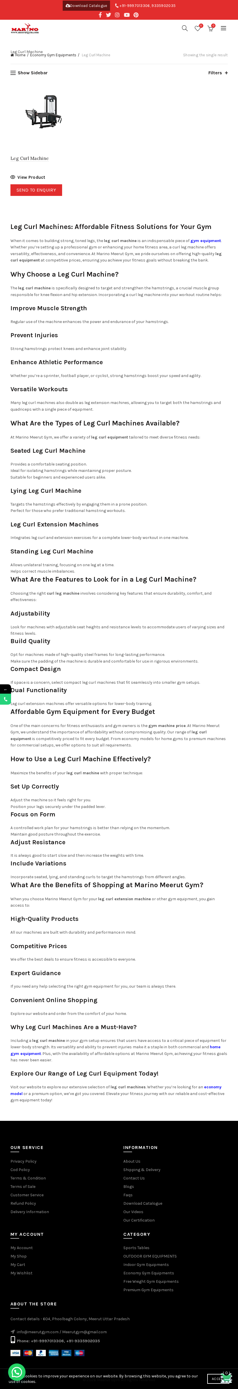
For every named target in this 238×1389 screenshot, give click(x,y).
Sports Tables (136, 1247)
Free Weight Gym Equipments (151, 1281)
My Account (21, 1247)
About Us (131, 1161)
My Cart (17, 1264)
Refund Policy (23, 1203)
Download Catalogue (88, 5)
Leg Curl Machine (29, 158)
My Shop (18, 1256)
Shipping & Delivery (142, 1169)
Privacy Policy (23, 1161)
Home (20, 55)
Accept (218, 1379)
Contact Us (134, 1178)
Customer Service (27, 1195)
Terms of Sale (22, 1186)
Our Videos (133, 1211)
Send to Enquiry (36, 190)
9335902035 (164, 5)
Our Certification (139, 1220)
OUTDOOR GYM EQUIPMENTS (150, 1256)
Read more (27, 178)
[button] (17, 1372)
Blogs (128, 1186)
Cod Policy (20, 1169)
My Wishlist (21, 1273)
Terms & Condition (28, 1178)
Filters (215, 72)
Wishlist (201, 25)
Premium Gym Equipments (148, 1289)
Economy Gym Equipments (53, 55)
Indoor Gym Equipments (146, 1264)
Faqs (128, 1195)
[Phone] (5, 699)
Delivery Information (29, 1211)
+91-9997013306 (135, 5)
